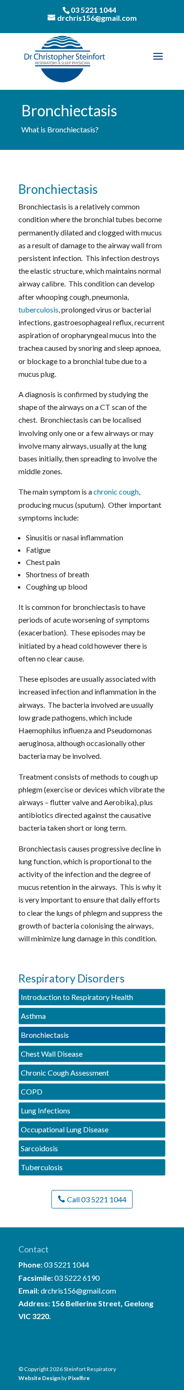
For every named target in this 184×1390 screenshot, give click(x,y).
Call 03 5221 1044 (96, 1199)
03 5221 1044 (93, 9)
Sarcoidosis (39, 1148)
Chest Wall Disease (52, 1053)
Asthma (33, 1015)
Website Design (39, 1377)
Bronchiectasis (45, 1034)
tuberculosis (38, 309)
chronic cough (116, 491)
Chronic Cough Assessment (65, 1072)
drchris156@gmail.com (78, 1290)
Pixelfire (79, 1377)
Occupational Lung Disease (65, 1129)
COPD (31, 1091)
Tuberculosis (42, 1167)
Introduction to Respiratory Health (77, 996)
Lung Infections (45, 1110)
